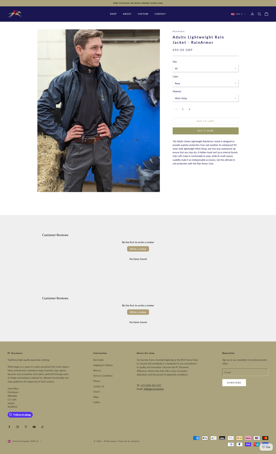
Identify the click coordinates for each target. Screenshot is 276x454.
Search (96, 391)
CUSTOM (143, 14)
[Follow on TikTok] (42, 426)
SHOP (113, 14)
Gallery (96, 402)
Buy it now (206, 130)
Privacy (96, 381)
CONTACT (160, 14)
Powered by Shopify (129, 441)
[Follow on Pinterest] (25, 426)
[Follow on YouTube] (34, 426)
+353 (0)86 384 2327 (150, 385)
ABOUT (127, 14)
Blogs (96, 397)
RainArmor (179, 31)
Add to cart (206, 121)
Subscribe (234, 382)
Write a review (138, 248)
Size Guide (98, 360)
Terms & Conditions (103, 375)
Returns (97, 370)
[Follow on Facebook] (9, 426)
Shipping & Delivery (103, 365)
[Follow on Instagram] (17, 426)
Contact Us (98, 386)
